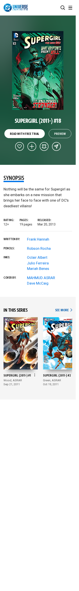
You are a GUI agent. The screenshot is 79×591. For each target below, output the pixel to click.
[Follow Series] (44, 146)
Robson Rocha (39, 248)
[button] (62, 7)
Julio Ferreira (38, 263)
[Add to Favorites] (19, 146)
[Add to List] (31, 146)
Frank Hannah (38, 239)
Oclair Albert (37, 257)
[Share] (56, 146)
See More (63, 310)
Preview (60, 134)
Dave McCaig (37, 283)
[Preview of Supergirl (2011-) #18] (38, 70)
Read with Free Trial (24, 134)
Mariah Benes (38, 268)
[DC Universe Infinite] (16, 7)
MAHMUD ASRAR (41, 278)
